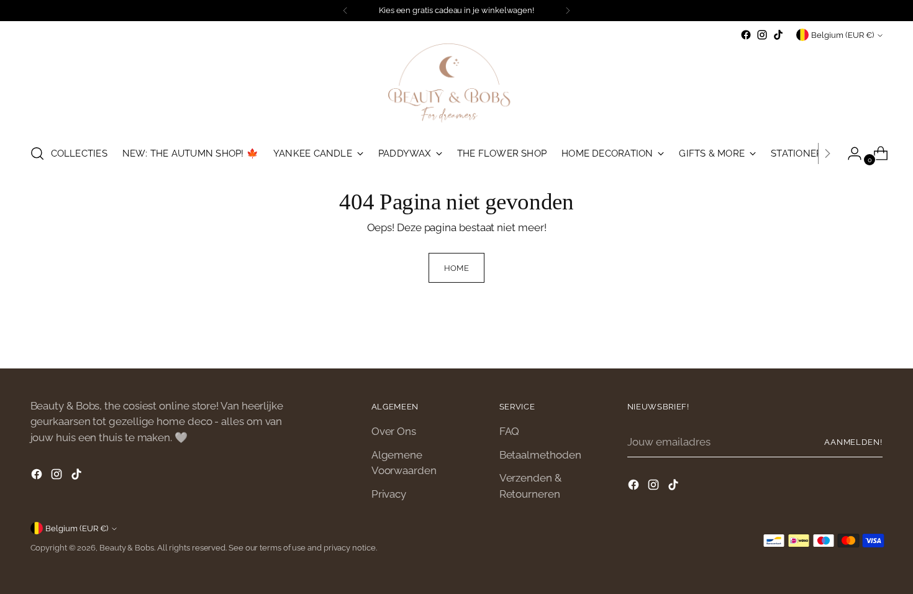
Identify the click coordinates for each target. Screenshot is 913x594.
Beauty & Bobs (126, 547)
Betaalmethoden (540, 455)
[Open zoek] (37, 153)
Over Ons (393, 431)
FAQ (509, 431)
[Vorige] (345, 10)
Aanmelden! (853, 442)
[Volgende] (567, 10)
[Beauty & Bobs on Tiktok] (778, 34)
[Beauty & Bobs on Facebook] (746, 34)
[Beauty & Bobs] (456, 87)
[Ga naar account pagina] (849, 153)
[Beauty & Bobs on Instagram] (762, 34)
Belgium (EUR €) (842, 35)
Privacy (388, 494)
